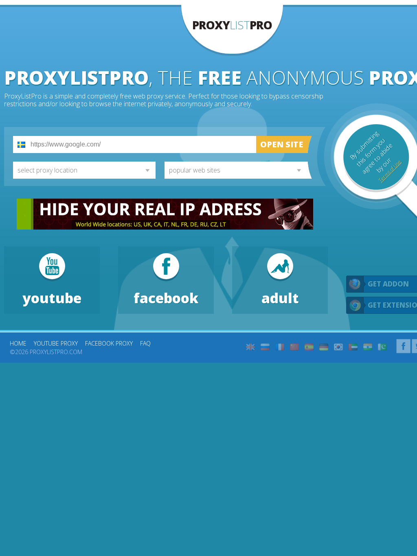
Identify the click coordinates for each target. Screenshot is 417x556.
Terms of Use (389, 171)
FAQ (145, 343)
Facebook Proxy (109, 343)
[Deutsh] (323, 347)
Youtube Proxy (56, 343)
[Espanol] (309, 347)
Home (18, 343)
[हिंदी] (367, 347)
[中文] (294, 347)
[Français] (279, 347)
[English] (250, 347)
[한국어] (338, 347)
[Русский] (265, 347)
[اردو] (382, 347)
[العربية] (353, 347)
